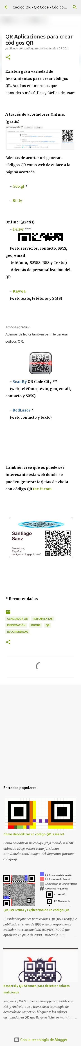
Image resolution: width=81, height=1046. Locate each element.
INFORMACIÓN (16, 625)
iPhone (35, 625)
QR (48, 625)
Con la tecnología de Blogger (43, 1040)
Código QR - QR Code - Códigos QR (42, 7)
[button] (8, 58)
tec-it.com (42, 489)
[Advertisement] (40, 731)
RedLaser (21, 410)
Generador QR (17, 618)
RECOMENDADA (17, 631)
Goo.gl (18, 186)
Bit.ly (17, 200)
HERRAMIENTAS (43, 618)
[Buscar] (74, 7)
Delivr (18, 229)
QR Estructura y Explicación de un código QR (36, 910)
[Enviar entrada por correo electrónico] (8, 613)
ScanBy (20, 381)
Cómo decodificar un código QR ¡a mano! (33, 834)
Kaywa (19, 291)
